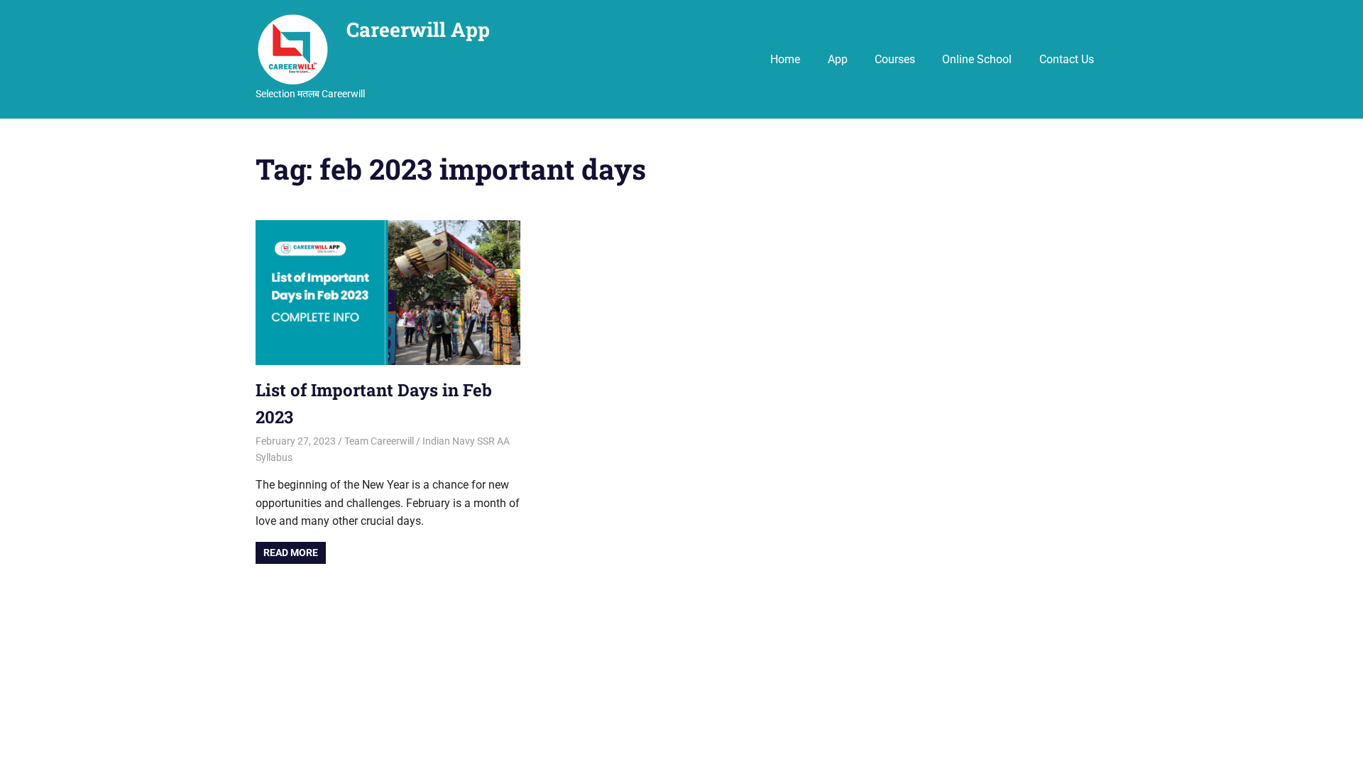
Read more (290, 552)
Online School (977, 59)
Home (785, 59)
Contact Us (1066, 59)
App (838, 59)
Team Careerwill (379, 441)
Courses (895, 59)
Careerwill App (418, 29)
